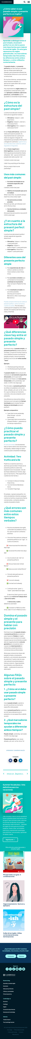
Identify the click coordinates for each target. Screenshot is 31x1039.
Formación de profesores (9, 1009)
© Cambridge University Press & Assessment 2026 (15, 1027)
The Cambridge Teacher (8, 1022)
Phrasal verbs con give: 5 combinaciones (12, 875)
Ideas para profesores (8, 988)
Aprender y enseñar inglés (15, 750)
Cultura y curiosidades (8, 991)
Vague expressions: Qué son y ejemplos (14, 905)
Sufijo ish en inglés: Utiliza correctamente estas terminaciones (12, 935)
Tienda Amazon (6, 1019)
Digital (4, 1006)
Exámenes (5, 986)
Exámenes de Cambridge (9, 1012)
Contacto (21, 1032)
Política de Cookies (12, 1032)
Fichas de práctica (7, 994)
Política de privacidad (19, 1029)
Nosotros (5, 1001)
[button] (24, 2)
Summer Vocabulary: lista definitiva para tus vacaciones (14, 787)
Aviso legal (9, 1029)
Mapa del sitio (15, 1034)
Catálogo (5, 1004)
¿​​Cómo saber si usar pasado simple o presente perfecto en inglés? (15, 11)
